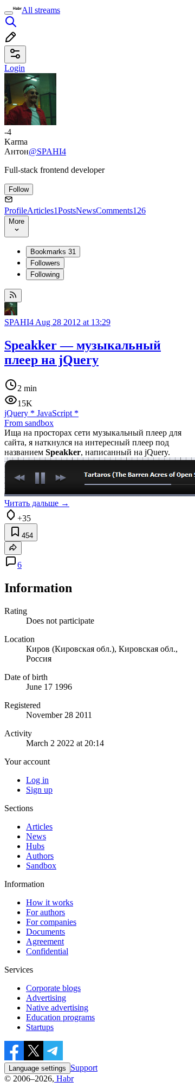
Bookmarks (53, 252)
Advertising (46, 997)
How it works (49, 902)
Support (84, 1067)
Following (45, 274)
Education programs (60, 1017)
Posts (67, 210)
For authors (45, 912)
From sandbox (29, 423)
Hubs (35, 846)
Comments (121, 210)
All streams (41, 10)
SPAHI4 (19, 322)
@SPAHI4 (47, 151)
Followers (45, 263)
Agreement (45, 941)
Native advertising (57, 1007)
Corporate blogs (53, 988)
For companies (51, 922)
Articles (42, 210)
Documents (45, 931)
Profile (15, 210)
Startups (40, 1027)
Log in (37, 780)
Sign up (39, 789)
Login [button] (14, 68)
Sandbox (41, 865)
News (86, 210)
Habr (64, 1078)
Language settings (37, 1068)
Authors (40, 855)
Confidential (47, 951)
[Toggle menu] (8, 13)
